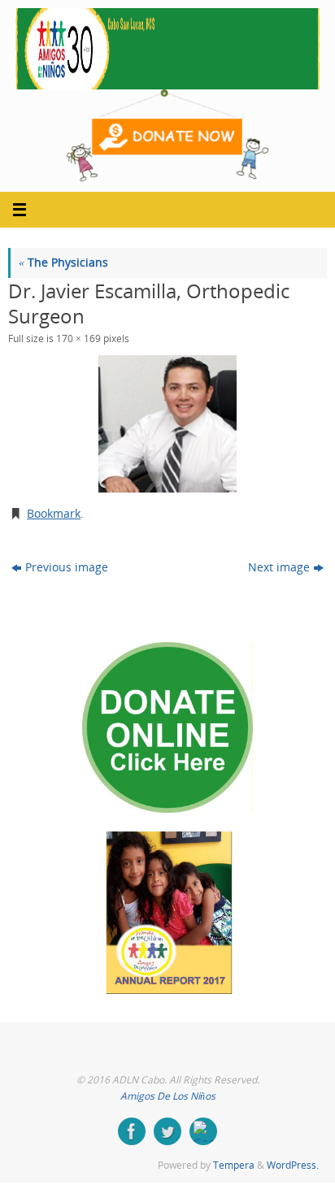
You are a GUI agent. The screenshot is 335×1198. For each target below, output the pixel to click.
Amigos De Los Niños (167, 1096)
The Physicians (63, 262)
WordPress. (293, 1165)
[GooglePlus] (203, 1131)
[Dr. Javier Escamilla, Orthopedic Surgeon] (167, 424)
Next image (279, 567)
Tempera (234, 1165)
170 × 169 (78, 338)
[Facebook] (132, 1131)
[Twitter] (167, 1131)
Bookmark (53, 513)
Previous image (66, 567)
